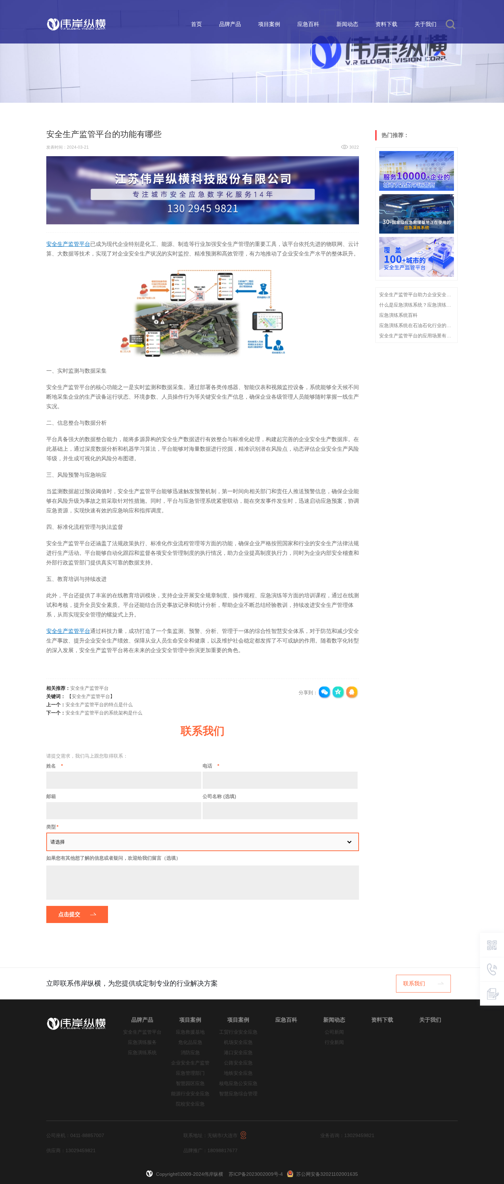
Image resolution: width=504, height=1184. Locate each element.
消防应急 (190, 1052)
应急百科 (308, 24)
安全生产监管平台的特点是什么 (99, 704)
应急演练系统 (142, 1052)
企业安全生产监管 (190, 1062)
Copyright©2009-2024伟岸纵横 (190, 1174)
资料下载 (386, 24)
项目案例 (269, 24)
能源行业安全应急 (190, 1093)
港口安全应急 (238, 1052)
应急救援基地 (190, 1032)
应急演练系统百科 (398, 315)
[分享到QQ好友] (352, 692)
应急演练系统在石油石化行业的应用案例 (416, 325)
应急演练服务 (142, 1042)
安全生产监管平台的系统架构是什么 (103, 712)
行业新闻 (334, 1042)
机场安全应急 (238, 1042)
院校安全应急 (190, 1104)
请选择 (57, 842)
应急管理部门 (190, 1073)
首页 (196, 24)
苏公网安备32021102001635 (327, 1174)
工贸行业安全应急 (238, 1032)
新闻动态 (347, 24)
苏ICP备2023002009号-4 (256, 1174)
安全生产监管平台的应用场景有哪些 (416, 335)
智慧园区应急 (190, 1083)
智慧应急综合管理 (238, 1093)
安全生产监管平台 (89, 688)
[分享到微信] (325, 692)
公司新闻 (334, 1032)
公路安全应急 (238, 1062)
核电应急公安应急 (238, 1083)
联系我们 (414, 983)
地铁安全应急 (238, 1073)
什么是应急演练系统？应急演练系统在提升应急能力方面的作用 (416, 305)
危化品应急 (190, 1042)
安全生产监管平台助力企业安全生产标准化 (416, 294)
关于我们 (425, 24)
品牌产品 (230, 24)
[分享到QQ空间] (338, 692)
